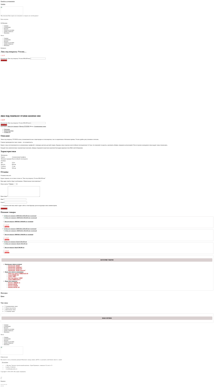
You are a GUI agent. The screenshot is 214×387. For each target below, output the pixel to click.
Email (3, 202)
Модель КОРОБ (12, 284)
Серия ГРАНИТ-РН (13, 275)
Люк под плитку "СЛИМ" (15, 278)
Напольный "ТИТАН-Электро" (17, 270)
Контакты (6, 32)
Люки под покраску (13, 126)
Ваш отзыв (4, 196)
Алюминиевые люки (40, 126)
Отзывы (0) (7, 132)
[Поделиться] (3, 384)
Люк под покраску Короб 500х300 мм (14, 247)
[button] (107, 35)
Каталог (6, 28)
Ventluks (3, 4)
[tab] (108, 129)
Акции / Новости (8, 31)
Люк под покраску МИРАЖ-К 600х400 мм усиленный (19, 221)
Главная (6, 25)
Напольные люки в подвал (13, 264)
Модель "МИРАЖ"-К (14, 283)
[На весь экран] (4, 384)
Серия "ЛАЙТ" (12, 276)
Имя (2, 199)
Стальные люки (10, 311)
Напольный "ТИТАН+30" (15, 269)
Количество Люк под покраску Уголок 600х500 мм (15, 58)
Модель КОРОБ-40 (14, 287)
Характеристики (8, 130)
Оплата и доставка (9, 30)
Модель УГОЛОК (24, 126)
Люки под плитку (11, 308)
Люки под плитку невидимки (14, 272)
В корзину (3, 60)
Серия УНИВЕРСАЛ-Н (14, 279)
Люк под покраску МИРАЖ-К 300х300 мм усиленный (19, 234)
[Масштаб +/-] (6, 384)
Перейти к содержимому (8, 1)
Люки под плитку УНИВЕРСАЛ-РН (18, 273)
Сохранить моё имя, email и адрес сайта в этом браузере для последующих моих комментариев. (30, 205)
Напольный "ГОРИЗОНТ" (15, 267)
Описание (7, 129)
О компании (7, 27)
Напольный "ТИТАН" (14, 266)
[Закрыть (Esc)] (1, 384)
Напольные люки (11, 309)
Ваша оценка (5, 184)
